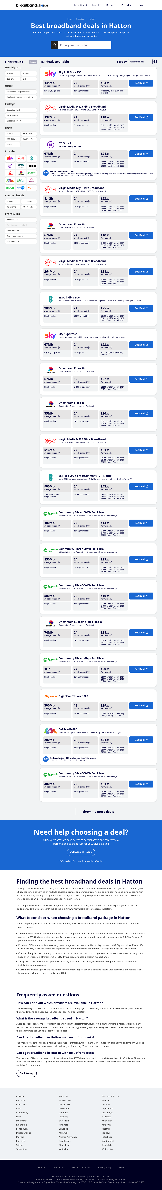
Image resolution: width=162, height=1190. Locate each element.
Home (69, 19)
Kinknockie (21, 1124)
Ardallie (20, 1096)
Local (140, 5)
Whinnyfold (107, 1149)
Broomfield (21, 1104)
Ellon (18, 1116)
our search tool (47, 908)
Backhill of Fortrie (110, 1096)
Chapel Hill (64, 1104)
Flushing (63, 1116)
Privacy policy (104, 1167)
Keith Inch (107, 1120)
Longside (63, 1128)
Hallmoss (106, 1116)
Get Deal (140, 83)
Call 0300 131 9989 (81, 852)
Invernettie (22, 1120)
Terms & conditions (81, 1167)
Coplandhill (107, 1108)
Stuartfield (64, 1145)
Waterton (64, 1149)
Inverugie (64, 1120)
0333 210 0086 (102, 1176)
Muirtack (20, 1136)
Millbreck (63, 1132)
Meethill (106, 1128)
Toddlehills (107, 1145)
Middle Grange (23, 1132)
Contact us (59, 1167)
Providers (126, 5)
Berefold (20, 1100)
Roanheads (64, 1140)
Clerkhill (106, 1104)
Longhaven (22, 1128)
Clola (18, 1108)
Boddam (106, 1100)
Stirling (19, 1145)
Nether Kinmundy (68, 1136)
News (121, 1167)
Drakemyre (107, 1112)
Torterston (21, 1149)
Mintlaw (106, 1132)
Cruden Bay (22, 1112)
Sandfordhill (108, 1140)
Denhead (63, 1112)
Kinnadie (63, 1124)
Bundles (96, 5)
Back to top (26, 1073)
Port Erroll (21, 1140)
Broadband (80, 5)
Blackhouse (65, 1100)
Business (111, 5)
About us (42, 1167)
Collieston (64, 1108)
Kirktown (106, 1124)
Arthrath (63, 1096)
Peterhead (107, 1136)
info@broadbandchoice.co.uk (72, 1176)
